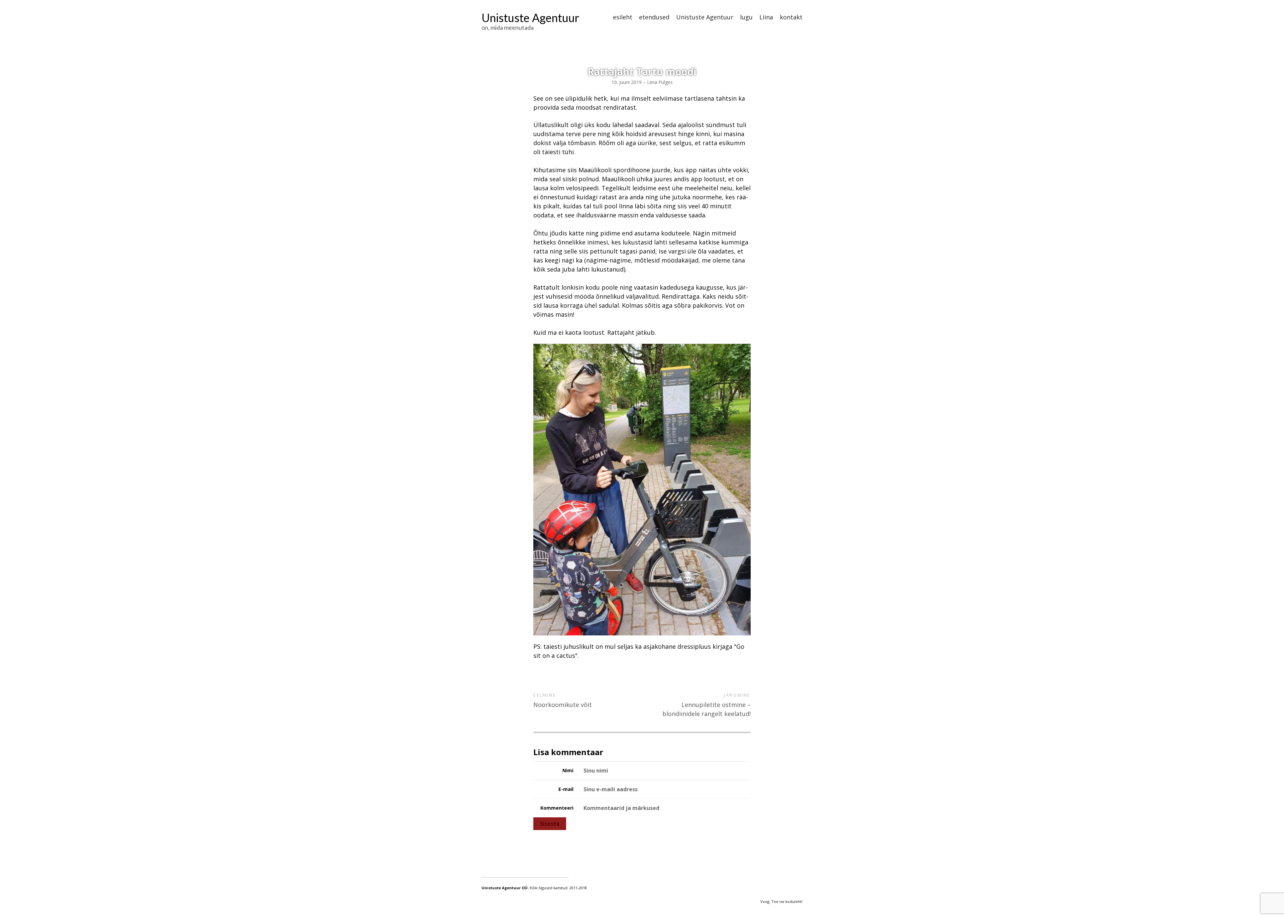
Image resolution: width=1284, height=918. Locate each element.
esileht (622, 17)
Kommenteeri (556, 808)
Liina (766, 17)
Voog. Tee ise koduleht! (781, 901)
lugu (746, 17)
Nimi (567, 770)
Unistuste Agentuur (530, 17)
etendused (654, 17)
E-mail (565, 789)
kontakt (791, 17)
